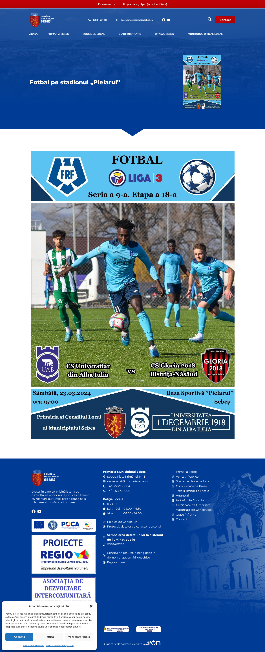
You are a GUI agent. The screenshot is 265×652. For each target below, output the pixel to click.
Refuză (49, 636)
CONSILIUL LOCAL (94, 33)
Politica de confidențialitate (60, 645)
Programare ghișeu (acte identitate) (145, 4)
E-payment (105, 4)
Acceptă (19, 636)
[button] (91, 606)
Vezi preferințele (79, 636)
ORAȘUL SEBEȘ (164, 33)
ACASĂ (33, 33)
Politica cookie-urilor (33, 645)
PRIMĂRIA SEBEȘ (58, 33)
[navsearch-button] (210, 19)
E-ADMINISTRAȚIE (130, 33)
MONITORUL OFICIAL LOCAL (205, 33)
